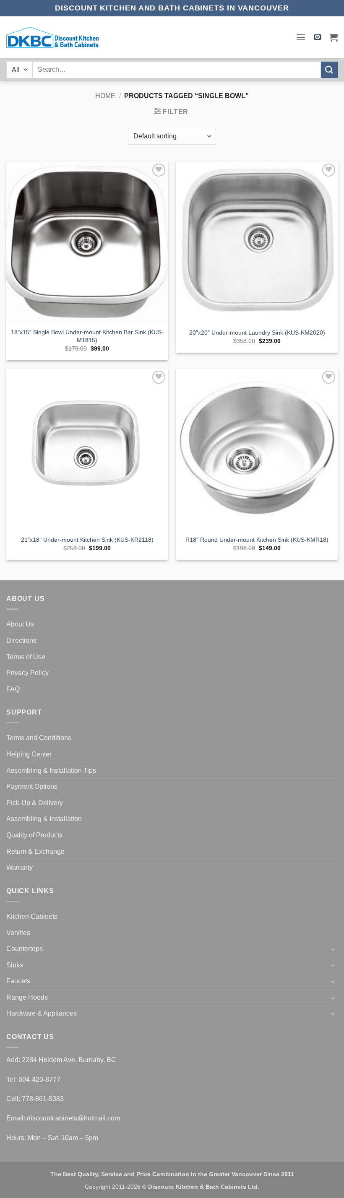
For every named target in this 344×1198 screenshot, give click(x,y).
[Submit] (329, 70)
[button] (301, 37)
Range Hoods (27, 997)
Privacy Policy (27, 672)
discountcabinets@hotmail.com (73, 1118)
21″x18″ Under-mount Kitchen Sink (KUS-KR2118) (87, 539)
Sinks (14, 965)
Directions (21, 640)
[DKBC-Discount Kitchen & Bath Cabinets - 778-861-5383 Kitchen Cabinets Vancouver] (52, 37)
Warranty (19, 867)
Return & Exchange (35, 851)
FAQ (13, 689)
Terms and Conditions (38, 737)
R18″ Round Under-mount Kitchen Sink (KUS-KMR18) (256, 539)
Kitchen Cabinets (31, 916)
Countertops (24, 948)
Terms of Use (25, 656)
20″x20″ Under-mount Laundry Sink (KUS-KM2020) (257, 332)
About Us (20, 624)
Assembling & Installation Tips (51, 770)
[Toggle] (333, 949)
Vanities (18, 932)
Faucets (18, 981)
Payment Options (31, 786)
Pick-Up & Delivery (34, 802)
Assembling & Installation (44, 818)
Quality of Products (34, 835)
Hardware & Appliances (41, 1013)
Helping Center (29, 754)
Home (105, 95)
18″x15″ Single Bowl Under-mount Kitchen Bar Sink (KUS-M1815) (87, 336)
